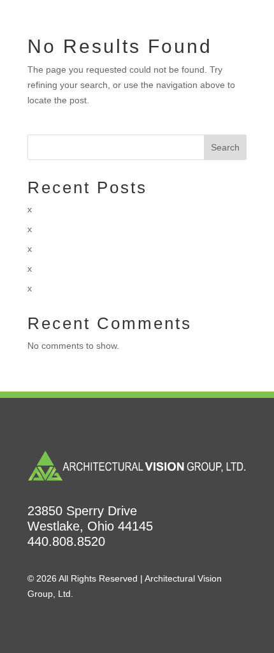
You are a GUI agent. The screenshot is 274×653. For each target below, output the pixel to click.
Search (225, 147)
